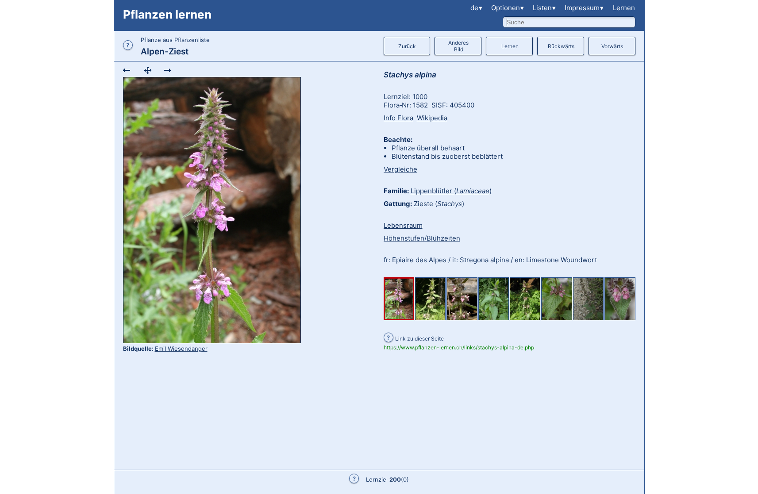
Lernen (624, 8)
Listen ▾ (544, 8)
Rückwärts (561, 46)
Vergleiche (400, 169)
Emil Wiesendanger (181, 348)
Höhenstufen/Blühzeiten (422, 238)
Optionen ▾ (507, 8)
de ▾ (476, 8)
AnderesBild (458, 46)
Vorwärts (612, 46)
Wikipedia (432, 118)
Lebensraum (403, 225)
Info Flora (398, 118)
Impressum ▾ (584, 8)
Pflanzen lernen (167, 14)
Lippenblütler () (451, 191)
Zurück (407, 46)
